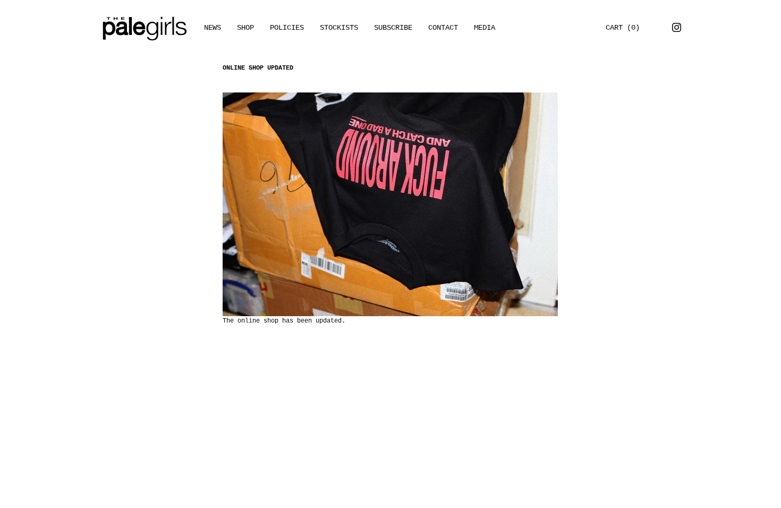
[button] (484, 27)
